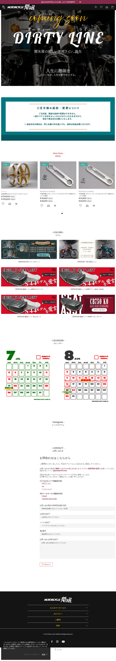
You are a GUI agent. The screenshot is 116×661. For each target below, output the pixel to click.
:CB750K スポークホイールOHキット (91, 194)
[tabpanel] (58, 48)
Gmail (44, 496)
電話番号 (43, 531)
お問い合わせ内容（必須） (48, 539)
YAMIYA (4, 191)
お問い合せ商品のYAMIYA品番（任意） (53, 505)
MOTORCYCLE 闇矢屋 (21, 7)
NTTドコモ (46, 483)
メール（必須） (44, 522)
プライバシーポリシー (32, 654)
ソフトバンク (47, 489)
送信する (48, 564)
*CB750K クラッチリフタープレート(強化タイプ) (17, 194)
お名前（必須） (44, 514)
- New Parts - (58, 154)
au (43, 486)
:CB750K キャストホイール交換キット (52, 194)
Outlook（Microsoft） (49, 499)
